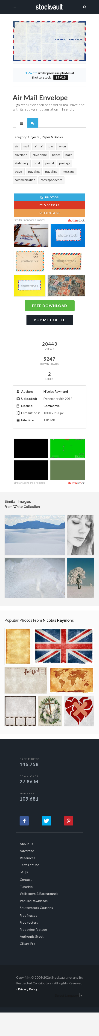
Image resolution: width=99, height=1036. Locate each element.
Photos (51, 197)
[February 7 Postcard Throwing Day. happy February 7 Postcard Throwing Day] (67, 470)
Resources (27, 858)
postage (64, 163)
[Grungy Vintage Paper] (18, 646)
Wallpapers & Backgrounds (39, 894)
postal (49, 163)
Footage (52, 213)
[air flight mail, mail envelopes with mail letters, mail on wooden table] (31, 236)
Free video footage (33, 929)
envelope (21, 155)
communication (25, 180)
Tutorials (26, 887)
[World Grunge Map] (71, 680)
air (16, 146)
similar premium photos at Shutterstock (49, 75)
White (18, 507)
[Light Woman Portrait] (80, 535)
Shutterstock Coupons (36, 908)
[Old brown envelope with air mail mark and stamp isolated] (30, 261)
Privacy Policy (28, 989)
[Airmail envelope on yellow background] (29, 286)
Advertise (27, 851)
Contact (26, 879)
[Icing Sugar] (35, 578)
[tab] (21, 122)
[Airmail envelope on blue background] (68, 236)
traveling (34, 171)
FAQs (24, 872)
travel (19, 171)
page (68, 155)
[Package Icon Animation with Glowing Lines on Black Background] (31, 470)
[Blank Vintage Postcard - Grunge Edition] (26, 680)
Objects (34, 137)
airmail (38, 146)
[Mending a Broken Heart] (79, 711)
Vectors (51, 205)
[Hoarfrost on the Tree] (80, 578)
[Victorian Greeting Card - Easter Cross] (50, 711)
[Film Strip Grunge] (20, 711)
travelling (51, 171)
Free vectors (29, 922)
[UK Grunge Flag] (63, 646)
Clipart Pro (27, 943)
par (51, 146)
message (68, 171)
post (37, 163)
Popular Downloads (34, 901)
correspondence (51, 180)
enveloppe (39, 155)
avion (62, 146)
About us (26, 844)
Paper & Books (52, 137)
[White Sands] (35, 535)
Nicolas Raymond (56, 391)
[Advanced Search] (84, 6)
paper (56, 155)
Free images (28, 915)
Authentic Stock (32, 936)
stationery (22, 163)
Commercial (52, 406)
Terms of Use (29, 865)
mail (26, 146)
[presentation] (21, 123)
